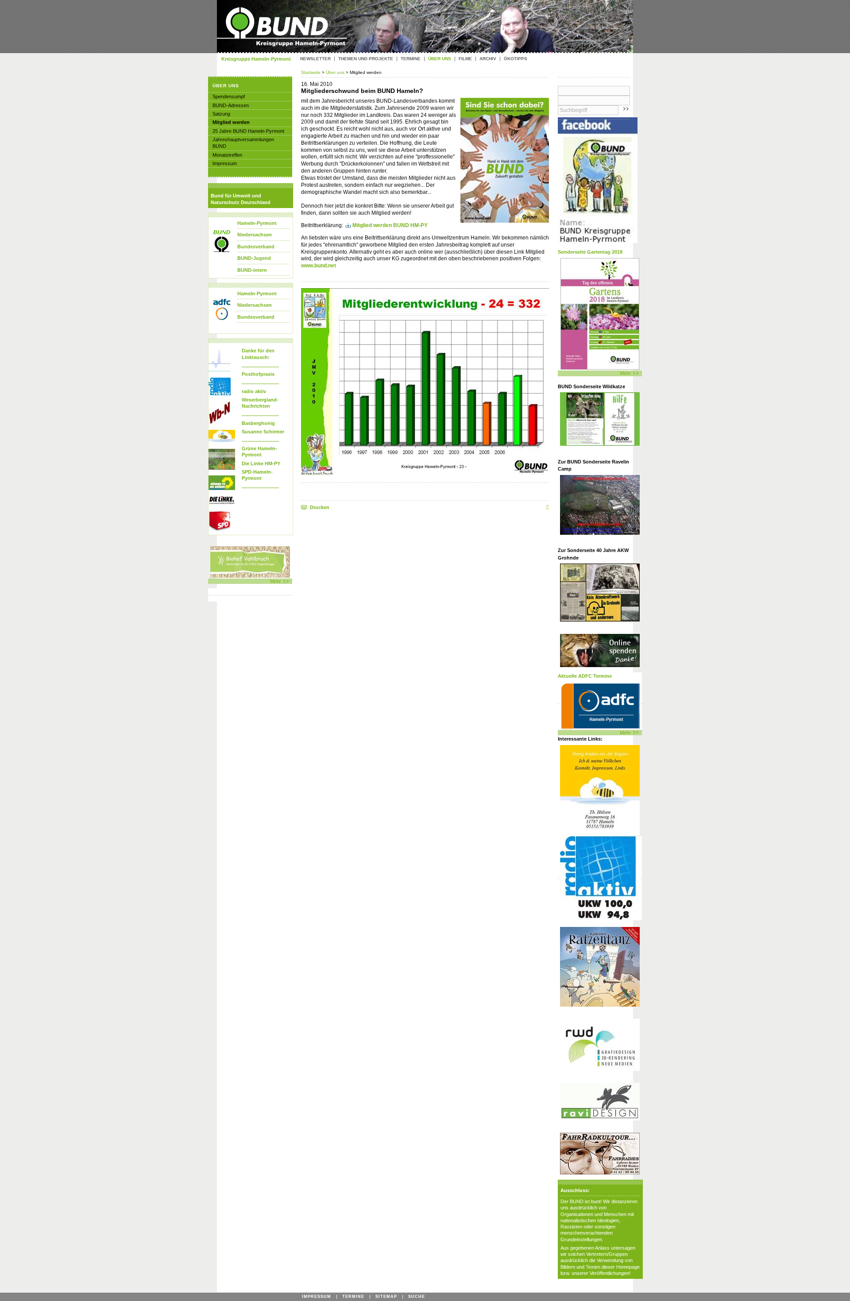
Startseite (311, 72)
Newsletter (315, 59)
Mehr (625, 373)
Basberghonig (258, 423)
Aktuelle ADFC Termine (585, 676)
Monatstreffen (227, 155)
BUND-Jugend (254, 258)
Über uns (335, 72)
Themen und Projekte (365, 59)
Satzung (221, 113)
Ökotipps (515, 59)
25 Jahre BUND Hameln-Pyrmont (248, 131)
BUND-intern (252, 270)
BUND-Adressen (230, 105)
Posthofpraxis (258, 374)
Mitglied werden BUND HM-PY (390, 225)
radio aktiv (254, 391)
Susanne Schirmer (263, 431)
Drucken (319, 507)
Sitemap (386, 1297)
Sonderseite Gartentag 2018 (590, 252)
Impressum (224, 163)
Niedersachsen (254, 234)
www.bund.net (318, 266)
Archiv (487, 59)
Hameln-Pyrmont (257, 223)
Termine (411, 59)
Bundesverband (255, 246)
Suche (416, 1297)
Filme (465, 59)
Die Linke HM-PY (261, 463)
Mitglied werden (231, 122)
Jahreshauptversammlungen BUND (243, 143)
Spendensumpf (228, 96)
